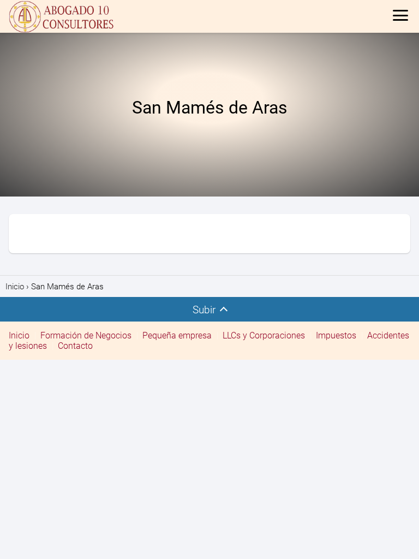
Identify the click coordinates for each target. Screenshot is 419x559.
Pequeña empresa (177, 335)
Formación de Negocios (85, 335)
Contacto (75, 346)
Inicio (19, 335)
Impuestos (336, 335)
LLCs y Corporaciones (264, 335)
